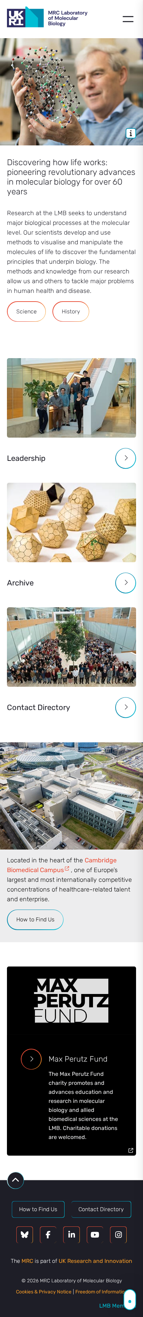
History (71, 311)
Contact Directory (101, 1209)
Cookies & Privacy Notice (44, 1292)
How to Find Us (35, 919)
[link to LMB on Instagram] (118, 1235)
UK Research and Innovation (95, 1261)
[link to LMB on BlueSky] (25, 1235)
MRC (27, 1261)
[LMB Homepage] (47, 18)
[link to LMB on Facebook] (48, 1235)
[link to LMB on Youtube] (95, 1235)
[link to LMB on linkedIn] (71, 1235)
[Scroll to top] (16, 1180)
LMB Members (117, 1305)
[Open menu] (128, 19)
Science (26, 311)
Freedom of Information (101, 1292)
